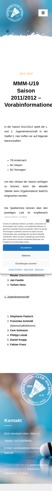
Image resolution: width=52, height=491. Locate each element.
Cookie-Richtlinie (15, 269)
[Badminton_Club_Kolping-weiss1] (14, 5)
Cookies (23, 473)
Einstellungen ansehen (26, 263)
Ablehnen (26, 255)
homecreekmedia (39, 465)
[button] (47, 220)
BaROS (43, 191)
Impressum (39, 269)
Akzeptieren (26, 247)
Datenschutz (28, 269)
